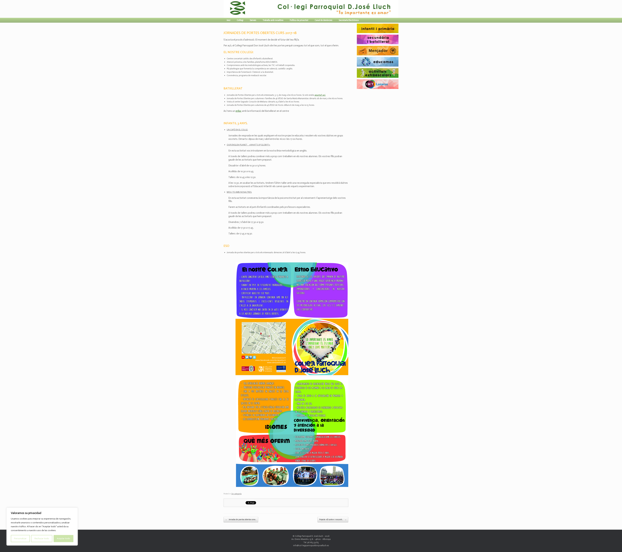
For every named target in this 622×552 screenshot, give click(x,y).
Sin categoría (236, 494)
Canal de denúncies (323, 20)
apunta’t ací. (320, 95)
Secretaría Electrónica (349, 20)
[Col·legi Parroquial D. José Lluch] (224, 9)
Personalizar (20, 538)
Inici (228, 20)
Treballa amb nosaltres (273, 20)
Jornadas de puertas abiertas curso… (240, 519)
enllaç (239, 110)
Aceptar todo (63, 538)
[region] (42, 527)
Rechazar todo (42, 538)
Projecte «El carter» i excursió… (332, 519)
